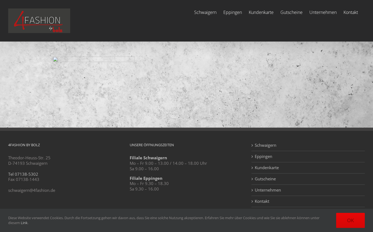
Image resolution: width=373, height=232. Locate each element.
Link (24, 222)
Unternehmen (268, 190)
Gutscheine (265, 178)
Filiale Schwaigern (148, 157)
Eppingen (263, 156)
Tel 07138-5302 (23, 174)
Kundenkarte (267, 167)
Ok (350, 220)
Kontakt (262, 201)
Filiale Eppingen (146, 178)
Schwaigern (265, 145)
